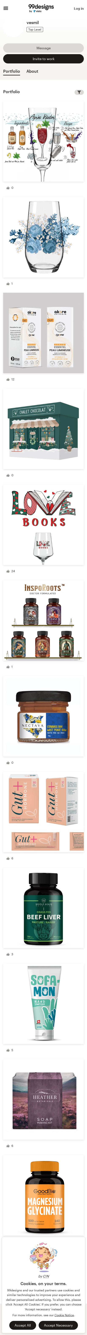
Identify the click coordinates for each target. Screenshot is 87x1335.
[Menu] (5, 8)
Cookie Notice (64, 1315)
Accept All (23, 1325)
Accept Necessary (58, 1325)
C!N (46, 1276)
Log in (79, 8)
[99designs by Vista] (41, 8)
